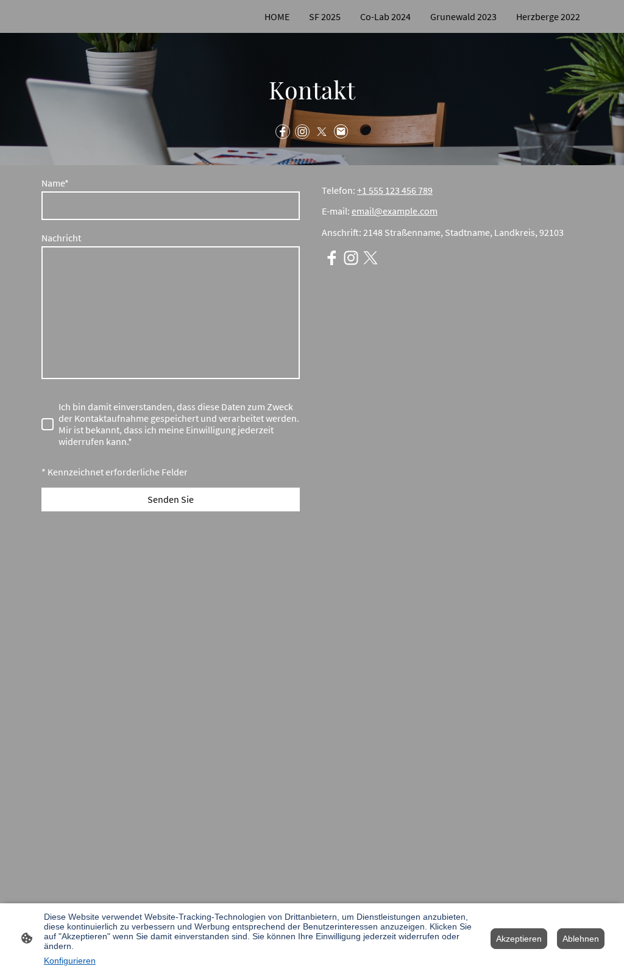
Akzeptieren (519, 939)
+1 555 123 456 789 (395, 190)
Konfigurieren (70, 960)
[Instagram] (302, 131)
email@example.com (395, 211)
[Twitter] (321, 131)
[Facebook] (282, 131)
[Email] (341, 131)
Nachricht (61, 238)
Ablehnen (580, 939)
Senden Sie (170, 499)
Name (55, 183)
